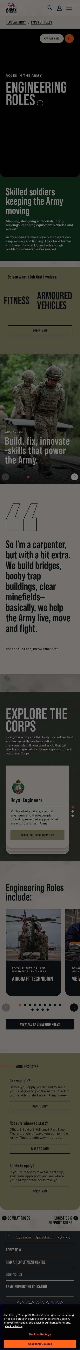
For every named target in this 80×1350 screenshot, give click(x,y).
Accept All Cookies (40, 1343)
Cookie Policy (14, 1326)
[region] (40, 1327)
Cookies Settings (40, 1334)
